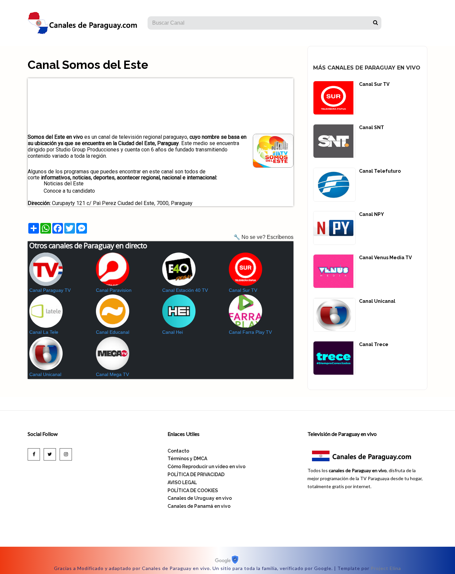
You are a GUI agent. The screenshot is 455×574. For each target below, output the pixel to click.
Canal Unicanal (45, 374)
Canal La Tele (43, 332)
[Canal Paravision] (127, 269)
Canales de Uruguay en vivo (200, 498)
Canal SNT (371, 127)
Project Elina (386, 568)
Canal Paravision (114, 290)
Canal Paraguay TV (50, 290)
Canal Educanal (112, 332)
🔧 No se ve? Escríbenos (263, 237)
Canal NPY (371, 214)
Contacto (178, 451)
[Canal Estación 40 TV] (194, 269)
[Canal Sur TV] (260, 269)
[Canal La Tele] (61, 311)
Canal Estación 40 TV (185, 290)
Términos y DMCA (187, 458)
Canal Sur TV (243, 290)
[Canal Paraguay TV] (61, 269)
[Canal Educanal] (127, 311)
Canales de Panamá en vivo (199, 506)
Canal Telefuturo (380, 171)
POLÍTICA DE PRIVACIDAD (196, 474)
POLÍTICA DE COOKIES (193, 490)
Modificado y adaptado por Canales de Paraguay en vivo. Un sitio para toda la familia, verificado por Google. (205, 568)
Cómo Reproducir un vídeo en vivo (206, 466)
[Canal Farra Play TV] (260, 311)
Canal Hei (172, 332)
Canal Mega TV (112, 374)
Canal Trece (373, 344)
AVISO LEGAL (182, 482)
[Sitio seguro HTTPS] (227, 562)
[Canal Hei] (194, 311)
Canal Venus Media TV (385, 257)
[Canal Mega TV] (127, 353)
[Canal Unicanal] (61, 353)
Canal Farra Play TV (250, 332)
